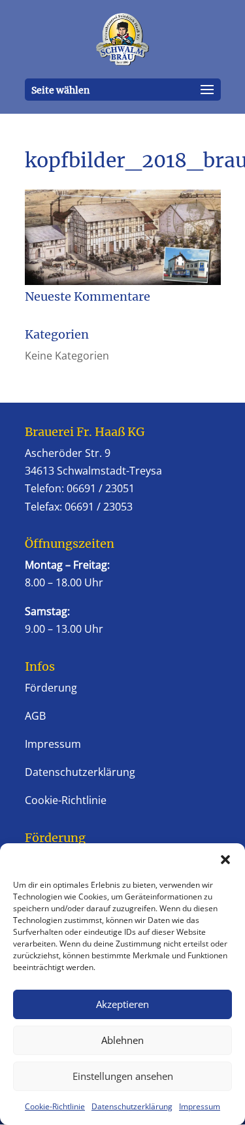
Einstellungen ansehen (123, 1076)
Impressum (199, 1106)
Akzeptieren (122, 1004)
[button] (225, 859)
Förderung (51, 687)
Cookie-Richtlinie (55, 1106)
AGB (35, 716)
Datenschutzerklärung (131, 1106)
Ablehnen (122, 1040)
